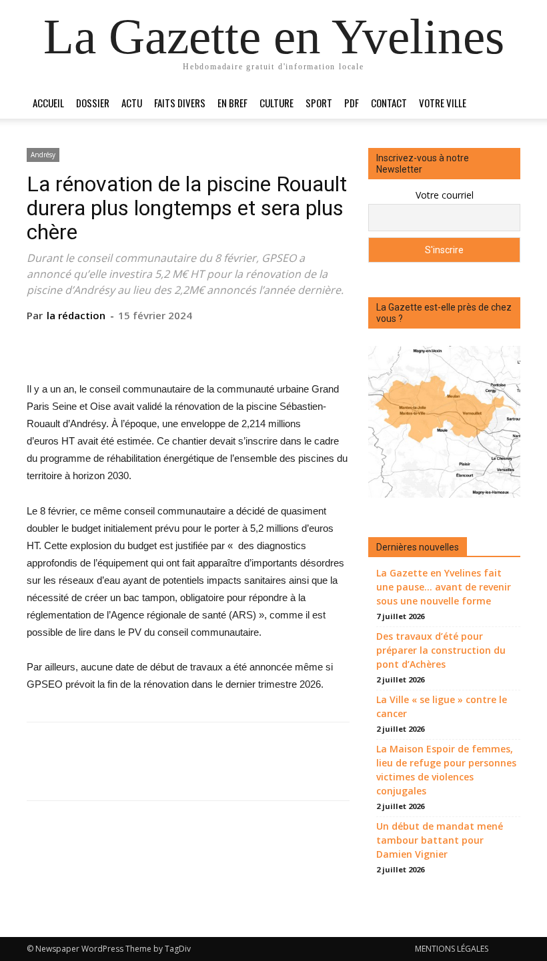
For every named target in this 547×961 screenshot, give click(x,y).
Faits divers (179, 102)
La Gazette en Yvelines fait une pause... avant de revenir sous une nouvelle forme (443, 586)
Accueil (48, 102)
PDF (351, 102)
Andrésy (43, 154)
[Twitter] (156, 342)
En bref (232, 102)
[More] (249, 342)
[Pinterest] (187, 342)
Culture (276, 102)
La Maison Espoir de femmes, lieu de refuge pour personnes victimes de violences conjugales (446, 769)
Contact (389, 102)
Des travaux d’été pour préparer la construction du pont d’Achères (441, 650)
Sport (319, 102)
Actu (131, 102)
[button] (504, 103)
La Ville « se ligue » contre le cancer (441, 706)
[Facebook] (126, 342)
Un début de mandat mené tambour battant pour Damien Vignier (439, 840)
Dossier (92, 102)
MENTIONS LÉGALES (451, 948)
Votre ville (442, 102)
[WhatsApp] (218, 342)
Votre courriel (445, 195)
